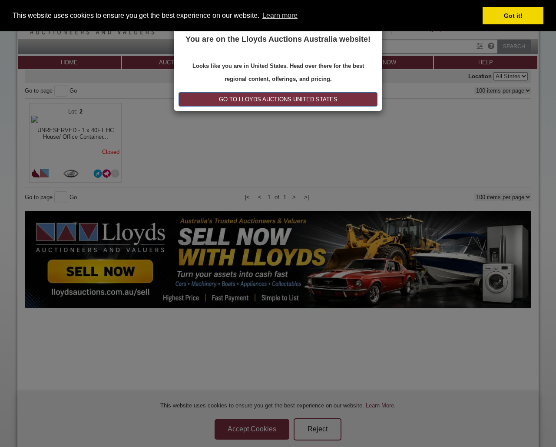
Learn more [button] (280, 15)
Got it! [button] (513, 15)
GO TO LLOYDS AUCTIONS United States (278, 99)
